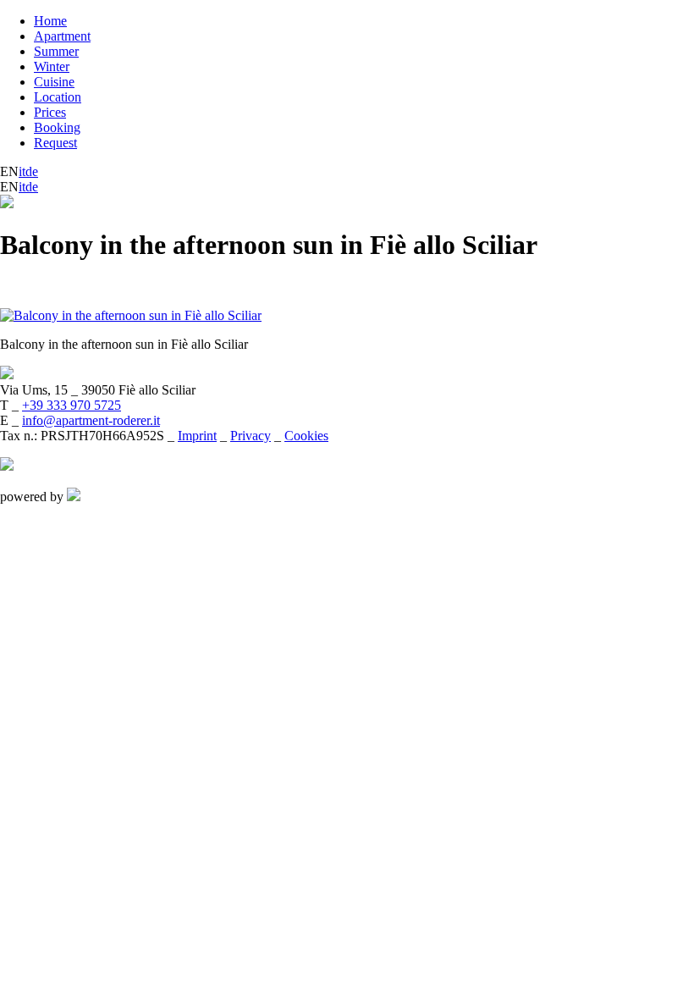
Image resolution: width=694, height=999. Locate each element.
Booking (57, 127)
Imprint (197, 435)
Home (50, 21)
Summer (56, 51)
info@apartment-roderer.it (91, 420)
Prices (50, 112)
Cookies (306, 435)
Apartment (62, 36)
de (31, 171)
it (22, 171)
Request (55, 142)
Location (57, 97)
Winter (51, 66)
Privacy (250, 435)
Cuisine (54, 82)
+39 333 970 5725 (71, 405)
